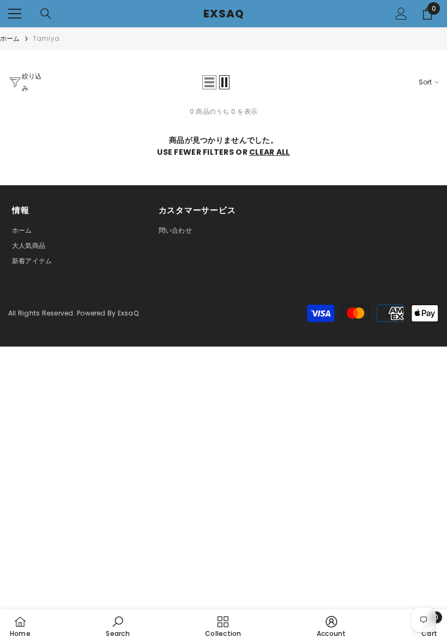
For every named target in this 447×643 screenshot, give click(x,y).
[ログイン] (401, 14)
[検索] (45, 13)
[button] (209, 82)
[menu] (14, 13)
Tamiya (46, 38)
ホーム (10, 38)
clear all (269, 152)
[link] (117, 626)
